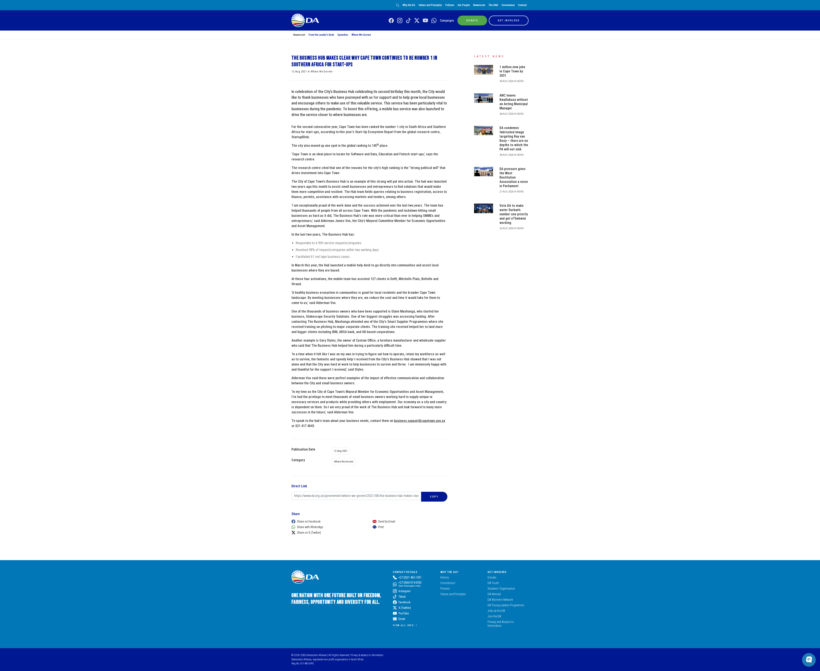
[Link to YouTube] (425, 21)
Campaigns (447, 20)
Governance (508, 5)
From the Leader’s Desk (321, 34)
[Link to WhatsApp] (433, 21)
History (444, 577)
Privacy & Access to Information (367, 655)
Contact (522, 5)
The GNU (493, 5)
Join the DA (494, 616)
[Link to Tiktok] (408, 21)
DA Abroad (494, 594)
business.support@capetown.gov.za (419, 421)
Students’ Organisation (501, 588)
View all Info (403, 625)
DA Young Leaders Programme (506, 605)
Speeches (342, 34)
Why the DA (409, 5)
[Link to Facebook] (391, 21)
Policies (449, 5)
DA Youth (493, 583)
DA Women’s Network (500, 599)
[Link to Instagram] (399, 21)
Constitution (447, 583)
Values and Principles (430, 5)
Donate (492, 577)
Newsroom (479, 5)
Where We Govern (361, 34)
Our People (464, 5)
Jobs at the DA (496, 610)
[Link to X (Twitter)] (416, 21)
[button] (327, 521)
